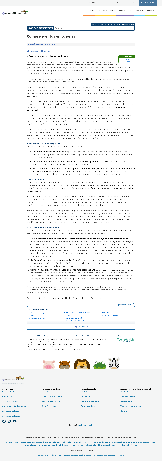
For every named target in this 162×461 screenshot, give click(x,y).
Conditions (89, 10)
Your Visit (139, 10)
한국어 (153, 442)
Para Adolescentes (125, 24)
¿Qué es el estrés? (38, 318)
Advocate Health (86, 425)
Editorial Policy (42, 336)
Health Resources (125, 10)
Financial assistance (51, 401)
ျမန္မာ (46, 442)
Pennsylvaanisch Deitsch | (61, 445)
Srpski (97, 445)
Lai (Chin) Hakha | (55, 442)
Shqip (29, 442)
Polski (73, 445)
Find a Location (115, 3)
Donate (135, 3)
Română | (91, 445)
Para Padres (97, 24)
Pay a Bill (126, 3)
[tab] (125, 304)
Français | (101, 442)
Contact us (7, 396)
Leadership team (128, 396)
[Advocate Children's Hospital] (13, 387)
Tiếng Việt (133, 445)
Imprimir (47, 51)
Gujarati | (122, 442)
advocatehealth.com (11, 411)
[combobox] (92, 28)
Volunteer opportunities (131, 406)
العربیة (34, 442)
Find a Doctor (102, 3)
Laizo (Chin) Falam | (69, 442)
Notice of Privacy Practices (59, 455)
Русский (22, 442)
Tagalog (122, 445)
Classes (45, 392)
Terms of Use (98, 455)
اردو (127, 445)
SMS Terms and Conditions (114, 455)
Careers (84, 392)
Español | (9, 442)
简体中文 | (80, 442)
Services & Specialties (106, 10)
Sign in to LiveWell (148, 3)
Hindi (128, 442)
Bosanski (40, 442)
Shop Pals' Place (49, 406)
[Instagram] (10, 422)
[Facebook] (4, 422)
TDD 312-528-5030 (10, 401)
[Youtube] (15, 422)
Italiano (134, 442)
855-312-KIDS (90, 3)
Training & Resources (90, 401)
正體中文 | (87, 442)
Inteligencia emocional (110, 315)
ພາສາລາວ (28, 445)
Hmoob (15, 442)
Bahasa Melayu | (38, 445)
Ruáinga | (84, 445)
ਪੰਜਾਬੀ (78, 445)
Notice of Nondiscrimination (81, 455)
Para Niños (110, 24)
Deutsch (108, 442)
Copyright (121, 336)
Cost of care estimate (52, 396)
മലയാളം (47, 445)
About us (124, 392)
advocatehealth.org (11, 416)
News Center (126, 401)
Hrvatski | (93, 442)
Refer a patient (88, 406)
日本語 (140, 442)
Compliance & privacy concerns (16, 406)
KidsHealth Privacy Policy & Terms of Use (83, 336)
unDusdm (146, 442)
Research (85, 396)
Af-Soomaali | (106, 445)
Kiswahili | (115, 445)
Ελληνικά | (115, 442)
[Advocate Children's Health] (15, 10)
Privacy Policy (43, 455)
